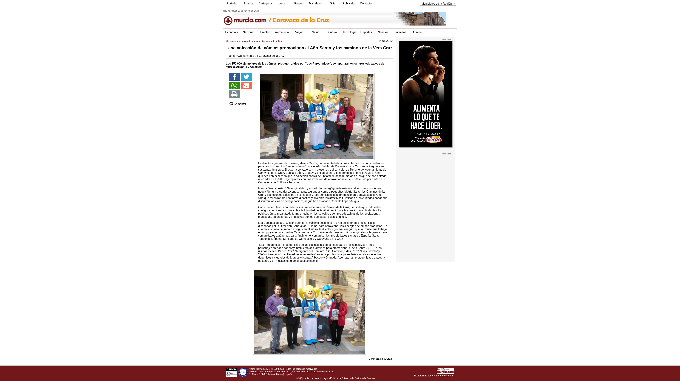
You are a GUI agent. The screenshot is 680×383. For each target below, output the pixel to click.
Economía (231, 32)
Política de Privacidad (341, 378)
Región (299, 3)
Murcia (248, 3)
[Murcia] (247, 17)
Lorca (282, 3)
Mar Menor (315, 3)
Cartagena (265, 3)
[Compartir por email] (246, 86)
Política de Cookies (365, 378)
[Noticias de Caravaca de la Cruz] (309, 17)
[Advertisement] (425, 208)
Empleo (265, 32)
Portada (232, 3)
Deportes (366, 32)
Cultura (332, 32)
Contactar (366, 3)
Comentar (239, 104)
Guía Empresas (332, 4)
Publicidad (349, 3)
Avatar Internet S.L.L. (443, 375)
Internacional (282, 32)
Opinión (417, 32)
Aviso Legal (322, 378)
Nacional (248, 32)
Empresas (399, 32)
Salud (315, 32)
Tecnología (349, 32)
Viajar (299, 32)
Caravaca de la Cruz (380, 358)
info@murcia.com (305, 378)
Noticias (383, 32)
